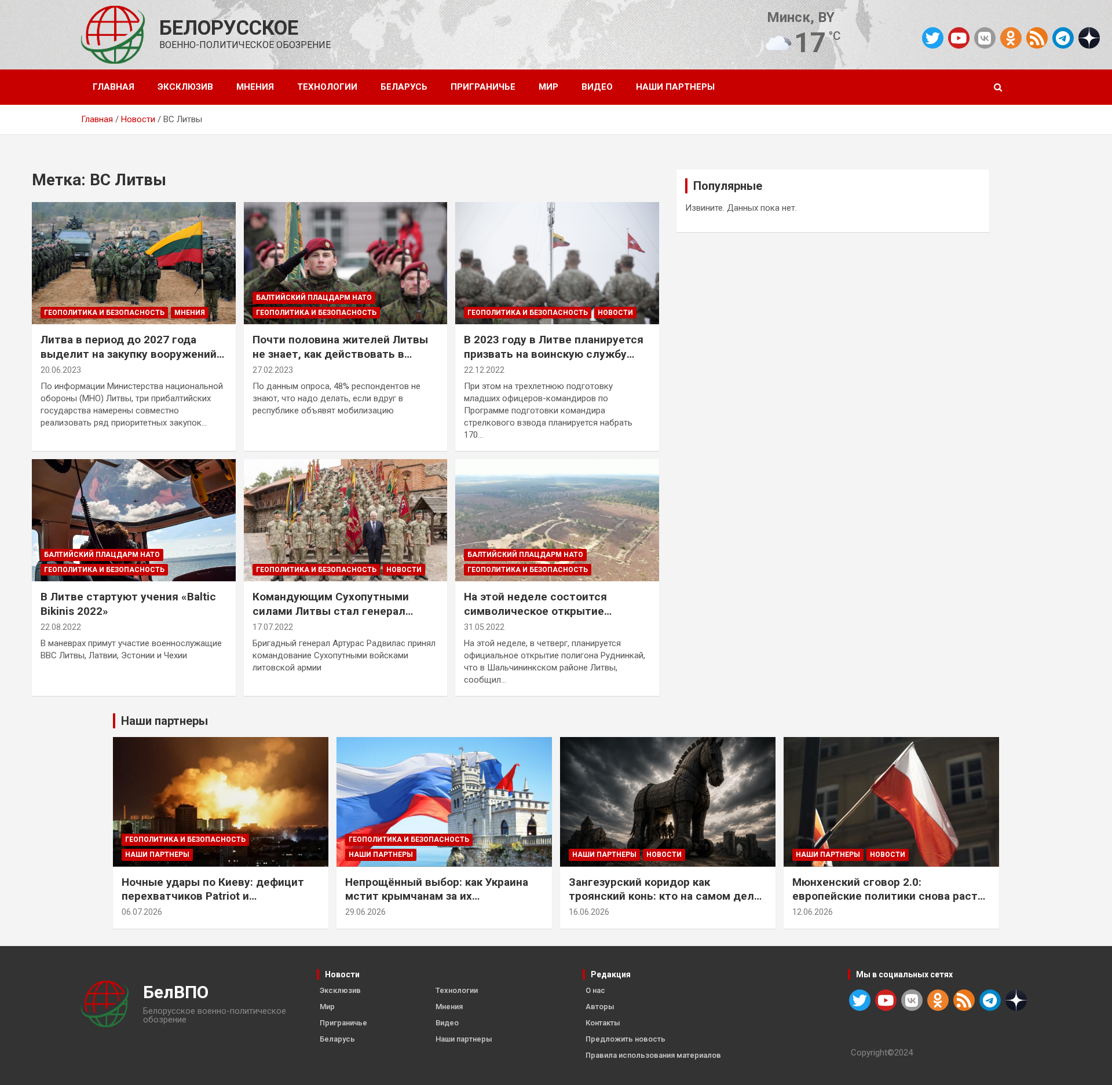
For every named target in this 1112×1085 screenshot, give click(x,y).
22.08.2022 (61, 627)
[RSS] (1037, 37)
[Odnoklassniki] (1011, 38)
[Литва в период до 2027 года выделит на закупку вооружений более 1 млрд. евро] (133, 263)
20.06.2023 (61, 370)
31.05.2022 (484, 627)
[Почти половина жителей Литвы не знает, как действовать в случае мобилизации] (345, 263)
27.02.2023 (273, 370)
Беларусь (404, 87)
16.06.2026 (589, 912)
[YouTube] (959, 38)
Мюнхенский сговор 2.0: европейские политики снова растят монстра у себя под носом (891, 896)
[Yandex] (1089, 37)
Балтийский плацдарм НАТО (314, 298)
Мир (548, 87)
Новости (615, 313)
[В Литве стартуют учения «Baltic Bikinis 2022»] (133, 520)
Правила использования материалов (653, 1055)
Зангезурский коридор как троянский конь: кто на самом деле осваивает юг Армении (664, 896)
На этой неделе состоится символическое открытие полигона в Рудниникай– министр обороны (554, 618)
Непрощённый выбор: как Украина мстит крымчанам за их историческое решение (436, 896)
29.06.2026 (365, 912)
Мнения (255, 87)
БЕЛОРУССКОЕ (228, 28)
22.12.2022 (484, 370)
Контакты (603, 1022)
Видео (597, 87)
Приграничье (483, 87)
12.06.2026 (812, 912)
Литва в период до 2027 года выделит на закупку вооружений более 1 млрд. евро (129, 354)
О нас (595, 990)
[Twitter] (932, 38)
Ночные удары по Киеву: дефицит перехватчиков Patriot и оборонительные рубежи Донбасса (217, 896)
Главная (113, 87)
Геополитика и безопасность (104, 313)
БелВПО (176, 992)
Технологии (327, 87)
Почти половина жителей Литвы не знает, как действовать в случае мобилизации (340, 354)
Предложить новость (625, 1039)
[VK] (985, 38)
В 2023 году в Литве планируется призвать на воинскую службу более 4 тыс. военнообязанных (553, 354)
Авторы (600, 1006)
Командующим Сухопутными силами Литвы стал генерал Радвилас (331, 611)
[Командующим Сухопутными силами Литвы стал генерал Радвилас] (345, 520)
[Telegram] (1063, 38)
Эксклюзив (185, 87)
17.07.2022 (273, 627)
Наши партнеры (675, 87)
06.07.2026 (142, 912)
